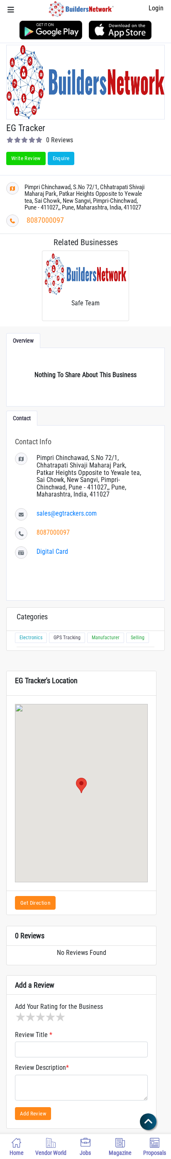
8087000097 (45, 220)
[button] (81, 785)
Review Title (33, 1035)
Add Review (33, 1113)
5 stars (60, 1017)
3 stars (40, 1017)
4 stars (50, 1017)
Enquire (61, 158)
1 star (20, 1017)
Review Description (42, 1067)
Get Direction (35, 903)
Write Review (26, 158)
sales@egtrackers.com (67, 513)
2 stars (30, 1017)
